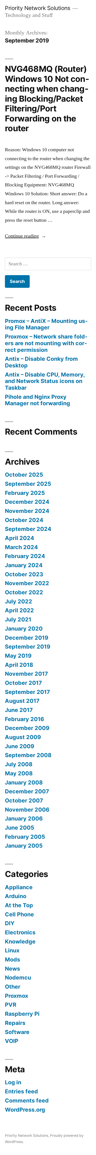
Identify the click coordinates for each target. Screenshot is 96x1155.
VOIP (11, 1041)
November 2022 (27, 583)
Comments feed (27, 1100)
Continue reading (25, 236)
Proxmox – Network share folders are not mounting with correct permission (46, 343)
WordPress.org (25, 1109)
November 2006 (27, 809)
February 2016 (24, 719)
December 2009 (27, 728)
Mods (12, 959)
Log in (13, 1082)
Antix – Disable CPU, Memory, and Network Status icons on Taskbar (45, 381)
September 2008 (28, 755)
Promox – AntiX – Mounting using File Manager (46, 324)
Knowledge (20, 941)
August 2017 (22, 700)
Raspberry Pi (22, 1013)
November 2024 (27, 511)
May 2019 (18, 655)
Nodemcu (18, 977)
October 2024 (24, 520)
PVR (10, 1004)
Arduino (15, 896)
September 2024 (28, 529)
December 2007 (27, 791)
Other (12, 986)
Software (17, 1032)
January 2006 (24, 818)
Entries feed (21, 1091)
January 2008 (24, 782)
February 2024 (25, 556)
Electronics (20, 932)
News (12, 968)
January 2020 (24, 628)
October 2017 (23, 682)
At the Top (19, 905)
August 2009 (23, 737)
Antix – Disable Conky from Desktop (41, 362)
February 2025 (25, 493)
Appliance (19, 887)
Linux (12, 950)
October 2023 (24, 574)
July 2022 (18, 601)
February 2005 (25, 836)
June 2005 (19, 827)
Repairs (15, 1023)
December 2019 (26, 637)
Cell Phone (19, 914)
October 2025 (24, 474)
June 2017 (19, 710)
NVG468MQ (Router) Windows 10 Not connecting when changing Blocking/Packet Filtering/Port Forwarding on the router (47, 98)
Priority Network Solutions (37, 8)
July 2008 (18, 764)
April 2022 (19, 610)
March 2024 (21, 547)
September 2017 (27, 692)
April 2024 (19, 538)
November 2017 (26, 673)
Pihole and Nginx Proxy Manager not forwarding (37, 400)
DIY (10, 923)
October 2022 (24, 592)
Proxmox (16, 995)
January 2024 (24, 565)
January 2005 (24, 845)
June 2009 (19, 746)
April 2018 (19, 664)
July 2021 (18, 619)
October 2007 (24, 800)
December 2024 (27, 501)
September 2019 (27, 646)
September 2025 (28, 483)
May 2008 (19, 773)
